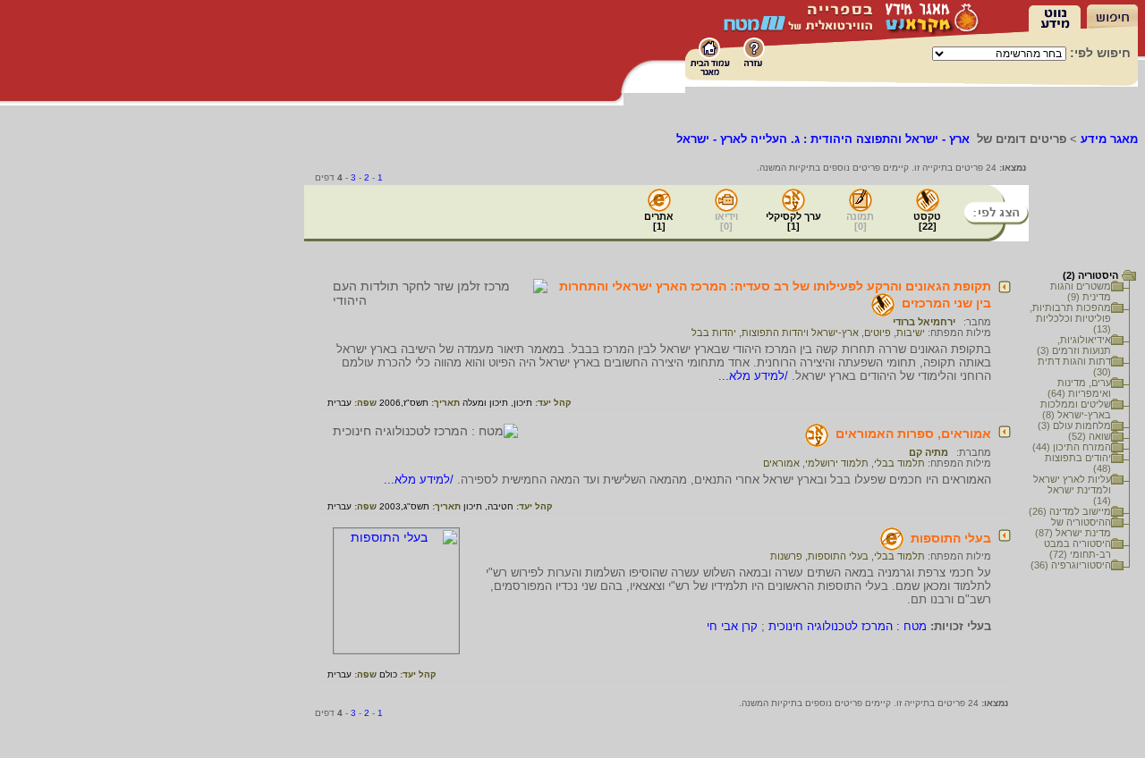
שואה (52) (1089, 436)
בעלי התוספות (951, 538)
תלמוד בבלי (899, 463)
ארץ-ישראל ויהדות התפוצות (800, 332)
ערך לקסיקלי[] (793, 221)
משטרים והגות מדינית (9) (1080, 291)
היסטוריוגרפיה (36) (1070, 565)
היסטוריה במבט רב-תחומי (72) (1077, 549)
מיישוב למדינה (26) (1070, 511)
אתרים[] (659, 221)
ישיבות (910, 332)
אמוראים (781, 463)
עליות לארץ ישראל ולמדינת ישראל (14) (1072, 490)
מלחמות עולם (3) (1074, 425)
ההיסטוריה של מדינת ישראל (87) (1073, 527)
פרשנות (786, 556)
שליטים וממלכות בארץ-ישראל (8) (1075, 409)
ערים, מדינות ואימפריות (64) (1079, 388)
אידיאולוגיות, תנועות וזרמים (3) (1074, 345)
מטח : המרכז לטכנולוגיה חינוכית (847, 626)
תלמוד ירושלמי (837, 463)
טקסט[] (927, 221)
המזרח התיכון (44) (1071, 447)
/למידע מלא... (755, 376)
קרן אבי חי (732, 626)
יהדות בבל (713, 332)
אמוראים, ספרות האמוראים (913, 433)
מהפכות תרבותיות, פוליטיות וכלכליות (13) (1070, 318)
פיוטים (877, 332)
